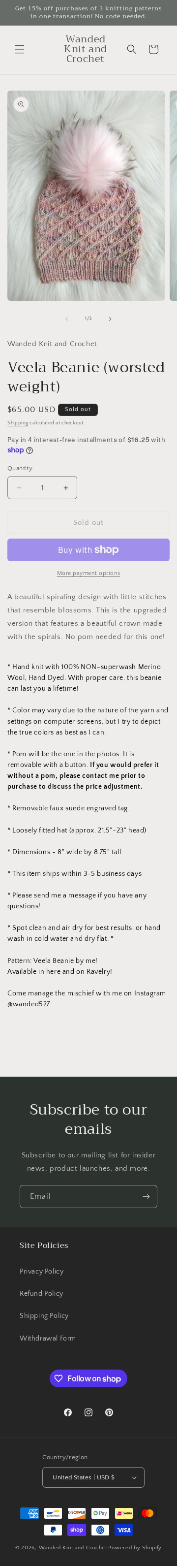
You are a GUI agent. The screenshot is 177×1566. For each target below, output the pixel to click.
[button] (19, 49)
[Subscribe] (146, 1196)
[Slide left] (67, 319)
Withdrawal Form (48, 1338)
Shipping (18, 423)
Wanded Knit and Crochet (73, 1548)
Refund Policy (41, 1294)
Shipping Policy (44, 1316)
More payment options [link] (88, 573)
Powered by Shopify (135, 1548)
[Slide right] (110, 319)
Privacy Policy (41, 1272)
